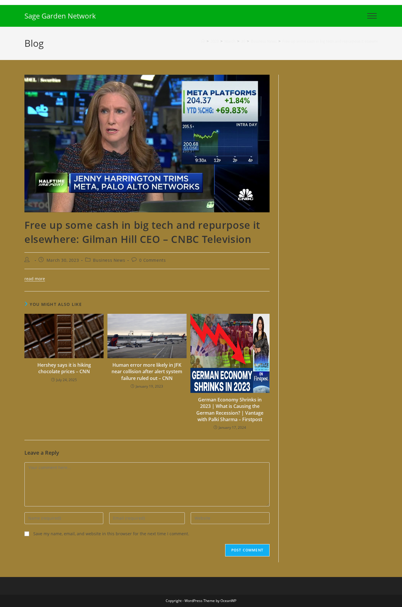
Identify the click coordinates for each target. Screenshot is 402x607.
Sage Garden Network (60, 16)
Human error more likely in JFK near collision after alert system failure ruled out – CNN (147, 371)
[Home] (203, 41)
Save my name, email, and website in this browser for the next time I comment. (111, 533)
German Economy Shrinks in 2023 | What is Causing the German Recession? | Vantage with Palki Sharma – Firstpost (229, 409)
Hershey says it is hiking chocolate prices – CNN (64, 368)
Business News (109, 260)
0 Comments (152, 260)
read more (34, 278)
